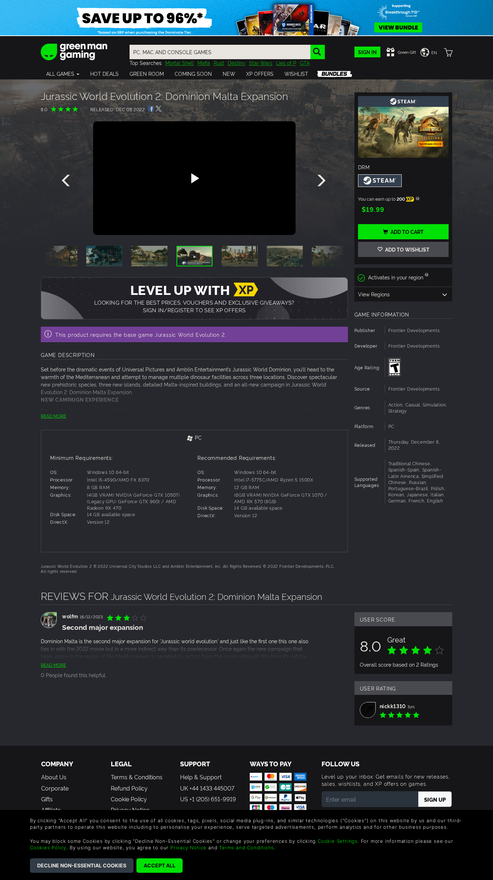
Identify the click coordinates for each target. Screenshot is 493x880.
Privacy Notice (188, 847)
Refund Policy (129, 788)
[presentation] (67, 181)
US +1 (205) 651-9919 (208, 799)
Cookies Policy (48, 847)
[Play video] (194, 178)
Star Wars (260, 62)
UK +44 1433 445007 (207, 788)
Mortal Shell (179, 62)
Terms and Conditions (246, 847)
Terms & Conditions (136, 777)
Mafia (203, 62)
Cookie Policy (129, 799)
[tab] (194, 438)
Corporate (55, 788)
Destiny (236, 62)
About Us (53, 777)
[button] (63, 73)
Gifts (47, 799)
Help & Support (201, 777)
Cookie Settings (338, 841)
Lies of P (286, 62)
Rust (219, 62)
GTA (305, 62)
